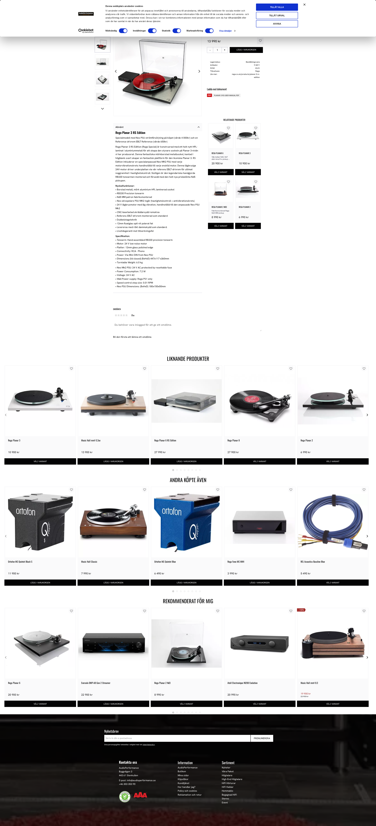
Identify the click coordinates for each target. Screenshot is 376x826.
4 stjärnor (123, 315)
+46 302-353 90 (127, 784)
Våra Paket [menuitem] (228, 771)
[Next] (199, 71)
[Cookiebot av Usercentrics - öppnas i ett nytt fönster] (86, 31)
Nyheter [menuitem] (226, 767)
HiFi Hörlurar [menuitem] (229, 783)
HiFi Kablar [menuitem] (228, 787)
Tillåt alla (277, 7)
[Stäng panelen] (304, 5)
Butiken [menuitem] (182, 771)
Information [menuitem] (185, 762)
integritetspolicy (149, 745)
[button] (259, 41)
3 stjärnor (121, 315)
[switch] (152, 30)
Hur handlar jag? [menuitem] (186, 787)
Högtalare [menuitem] (227, 775)
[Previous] (116, 71)
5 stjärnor (126, 315)
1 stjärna (116, 315)
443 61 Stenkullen (128, 775)
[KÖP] (246, 50)
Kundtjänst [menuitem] (183, 783)
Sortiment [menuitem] (228, 762)
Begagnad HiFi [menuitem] (229, 795)
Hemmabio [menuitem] (227, 791)
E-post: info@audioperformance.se (137, 780)
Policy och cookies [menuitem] (187, 791)
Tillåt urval (277, 15)
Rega (257, 71)
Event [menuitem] (225, 802)
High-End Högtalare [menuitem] (232, 779)
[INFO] (221, 172)
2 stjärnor (118, 315)
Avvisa (277, 23)
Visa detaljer (225, 31)
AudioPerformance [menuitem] (188, 767)
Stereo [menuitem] (225, 798)
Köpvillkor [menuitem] (183, 779)
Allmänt (119, 127)
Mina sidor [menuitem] (183, 775)
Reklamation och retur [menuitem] (190, 795)
